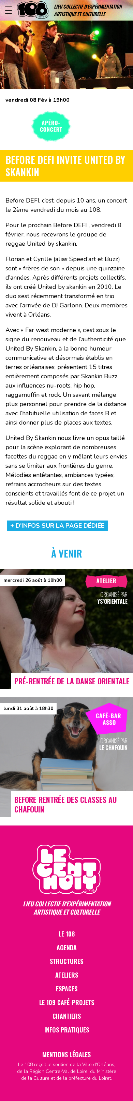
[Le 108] (32, 10)
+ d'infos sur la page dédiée (57, 526)
